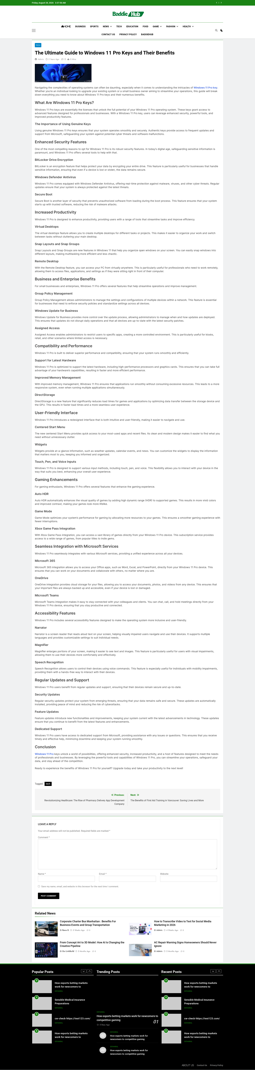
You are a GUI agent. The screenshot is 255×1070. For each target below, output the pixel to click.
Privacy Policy (128, 34)
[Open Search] (216, 30)
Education (132, 26)
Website (164, 874)
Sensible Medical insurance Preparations (189, 3)
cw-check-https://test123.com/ (72, 1001)
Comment (44, 837)
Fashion (170, 26)
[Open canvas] (34, 30)
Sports (94, 26)
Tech (119, 26)
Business (80, 26)
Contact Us (108, 34)
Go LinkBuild (68, 951)
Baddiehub (147, 34)
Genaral (59, 991)
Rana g (65, 930)
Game (156, 26)
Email (103, 874)
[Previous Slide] (217, 2)
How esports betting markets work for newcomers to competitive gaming (71, 1021)
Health (187, 26)
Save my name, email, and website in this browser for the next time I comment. (80, 886)
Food (145, 26)
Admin (41, 59)
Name (42, 874)
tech (48, 783)
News (106, 26)
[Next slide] (221, 2)
